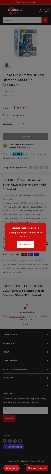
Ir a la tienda (25, 244)
